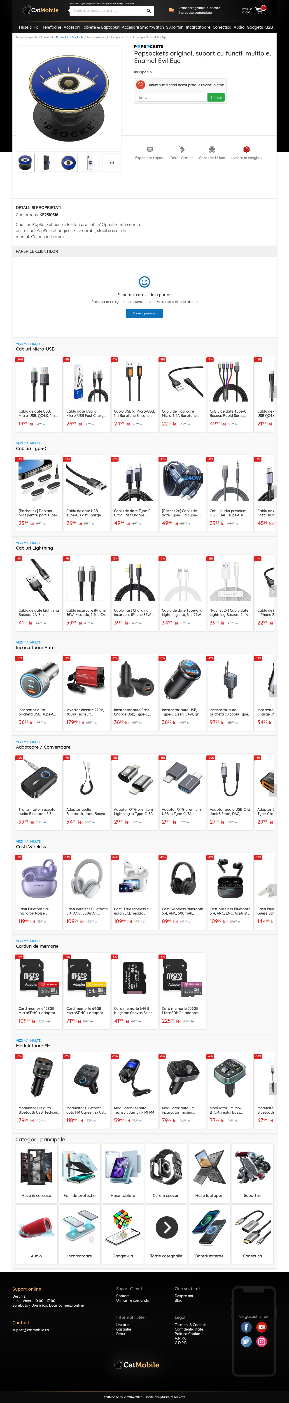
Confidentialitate (189, 1329)
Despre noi (184, 1296)
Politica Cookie (187, 1333)
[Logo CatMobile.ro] (40, 9)
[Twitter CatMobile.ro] (248, 1341)
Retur (121, 1333)
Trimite (216, 97)
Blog (178, 1300)
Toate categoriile (26, 37)
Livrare (122, 1324)
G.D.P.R (181, 1342)
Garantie (123, 1329)
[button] (273, 392)
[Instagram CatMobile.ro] (261, 1341)
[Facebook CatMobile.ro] (248, 1326)
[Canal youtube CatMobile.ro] (261, 1326)
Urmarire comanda (132, 1300)
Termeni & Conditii (190, 1324)
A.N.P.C (180, 1338)
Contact (123, 1296)
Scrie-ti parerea (144, 313)
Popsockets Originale (69, 37)
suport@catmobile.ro (30, 1330)
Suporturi (47, 37)
